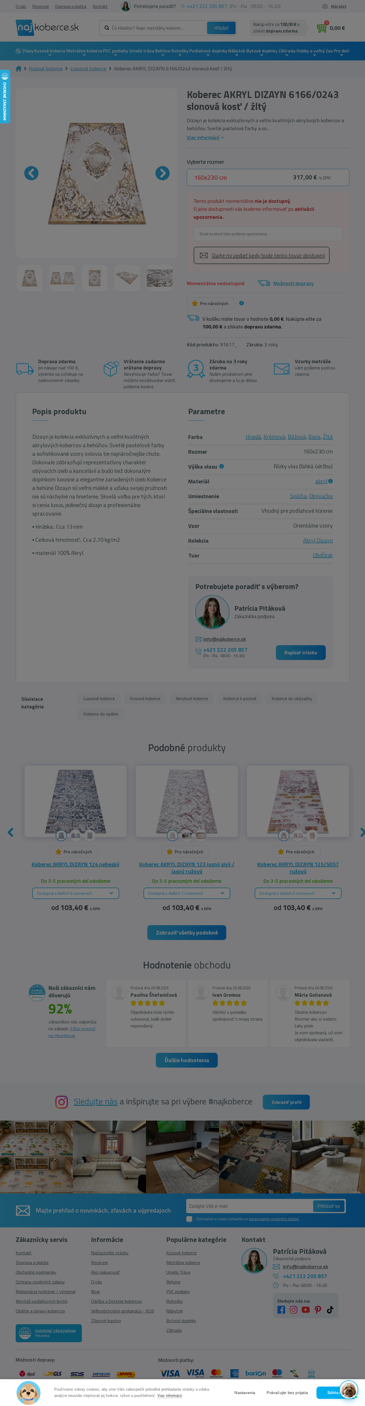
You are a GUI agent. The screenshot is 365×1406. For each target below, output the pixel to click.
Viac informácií (169, 1395)
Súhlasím (336, 1393)
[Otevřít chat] (348, 1389)
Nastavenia (244, 1393)
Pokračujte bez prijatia (287, 1393)
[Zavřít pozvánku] (351, 1327)
